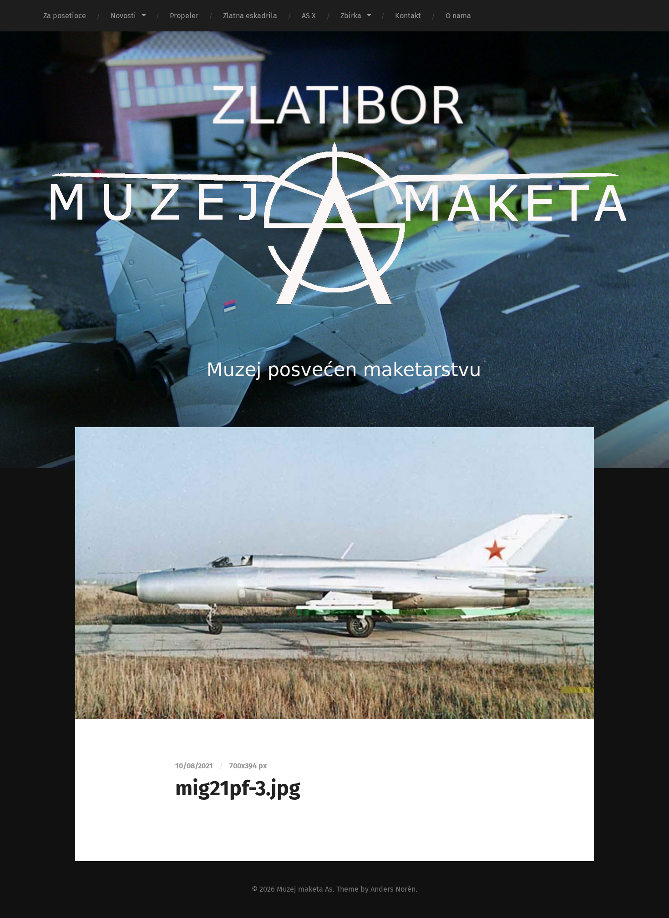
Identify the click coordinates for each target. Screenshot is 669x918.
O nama (458, 15)
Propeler (184, 15)
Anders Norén (393, 889)
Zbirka (350, 15)
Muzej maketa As (305, 889)
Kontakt (408, 15)
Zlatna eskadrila (250, 15)
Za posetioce (64, 15)
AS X (309, 15)
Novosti (123, 15)
